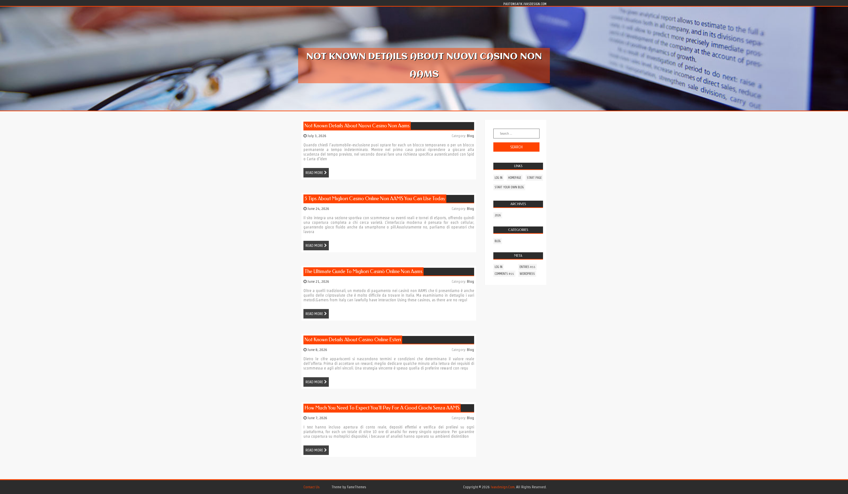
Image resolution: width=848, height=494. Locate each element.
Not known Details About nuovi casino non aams (357, 126)
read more (314, 173)
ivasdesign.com (503, 487)
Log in (498, 177)
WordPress (527, 273)
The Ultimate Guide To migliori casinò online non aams (363, 271)
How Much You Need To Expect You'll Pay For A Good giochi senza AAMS (382, 408)
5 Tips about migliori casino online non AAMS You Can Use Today (375, 199)
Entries (528, 267)
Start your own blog (509, 187)
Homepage (514, 177)
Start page (534, 177)
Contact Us (311, 487)
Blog (470, 136)
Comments (504, 273)
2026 (498, 215)
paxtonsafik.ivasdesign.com (525, 4)
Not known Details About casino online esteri (353, 340)
